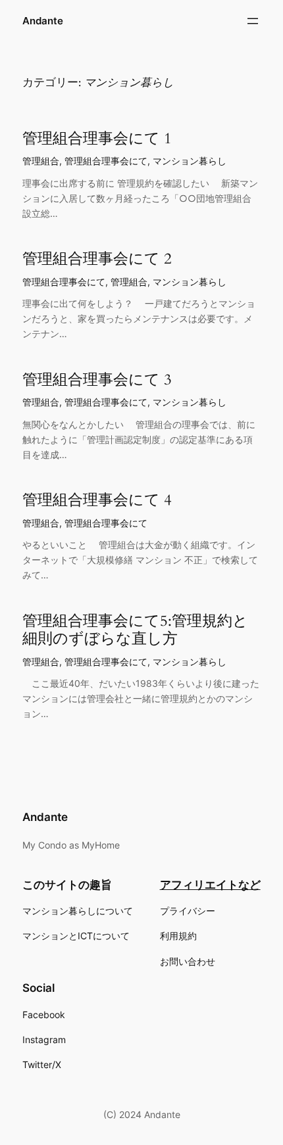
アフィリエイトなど (210, 884)
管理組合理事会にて (105, 160)
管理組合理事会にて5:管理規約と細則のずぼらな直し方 (135, 630)
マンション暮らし (189, 160)
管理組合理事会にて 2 (97, 259)
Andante (42, 21)
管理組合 (40, 160)
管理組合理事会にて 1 (97, 138)
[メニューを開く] (253, 21)
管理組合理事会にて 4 (97, 500)
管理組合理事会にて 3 (97, 380)
